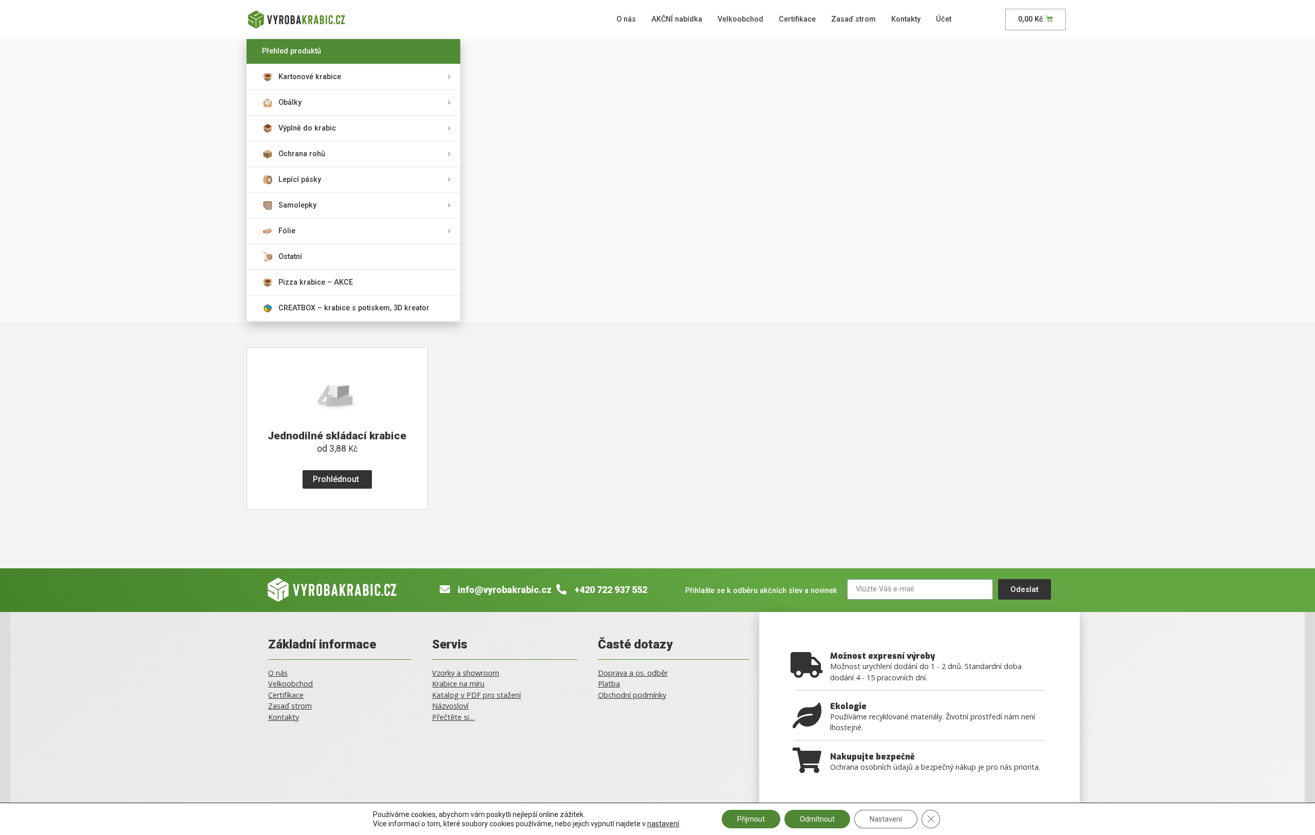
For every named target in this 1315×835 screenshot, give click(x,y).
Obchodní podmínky (632, 695)
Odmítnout (817, 819)
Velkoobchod (740, 19)
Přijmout (751, 819)
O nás (626, 19)
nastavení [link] (663, 824)
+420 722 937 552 (610, 590)
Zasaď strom (853, 19)
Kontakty (905, 19)
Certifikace (797, 19)
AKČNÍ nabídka (676, 19)
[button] (337, 479)
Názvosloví (450, 706)
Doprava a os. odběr (633, 673)
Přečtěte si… (453, 717)
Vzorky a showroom (465, 673)
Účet (943, 19)
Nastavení (886, 819)
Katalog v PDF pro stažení (476, 695)
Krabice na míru (458, 684)
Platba (609, 684)
